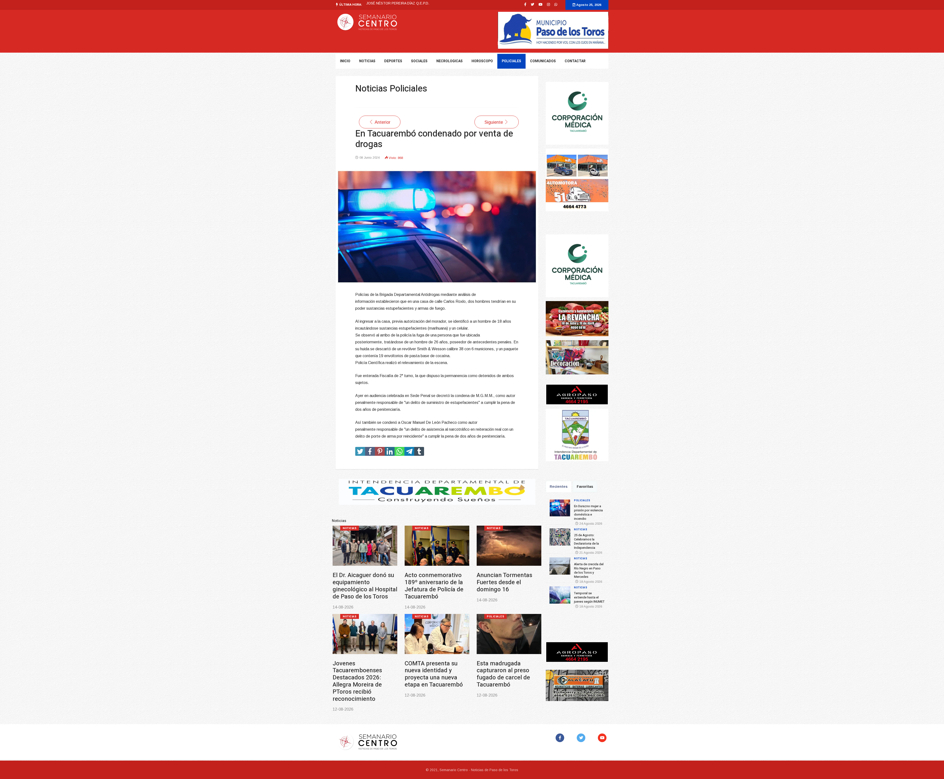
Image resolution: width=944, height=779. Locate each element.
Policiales (511, 61)
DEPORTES (393, 61)
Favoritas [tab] (585, 487)
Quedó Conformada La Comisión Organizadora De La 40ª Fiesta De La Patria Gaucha (508, 674)
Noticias (421, 528)
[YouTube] (603, 737)
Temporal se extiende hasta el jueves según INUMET (362, 670)
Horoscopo (482, 61)
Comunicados (543, 61)
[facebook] (525, 4)
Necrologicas (449, 61)
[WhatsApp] (555, 4)
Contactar (575, 61)
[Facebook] (561, 737)
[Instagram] (548, 4)
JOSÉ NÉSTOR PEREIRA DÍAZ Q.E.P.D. (397, 3)
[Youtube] (541, 4)
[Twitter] (582, 737)
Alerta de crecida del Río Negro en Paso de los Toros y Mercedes (505, 582)
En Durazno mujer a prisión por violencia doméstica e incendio (361, 582)
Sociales (419, 61)
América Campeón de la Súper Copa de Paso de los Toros (437, 670)
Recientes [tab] (559, 487)
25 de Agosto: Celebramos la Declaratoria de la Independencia (428, 586)
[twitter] (532, 4)
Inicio (345, 61)
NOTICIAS (367, 61)
